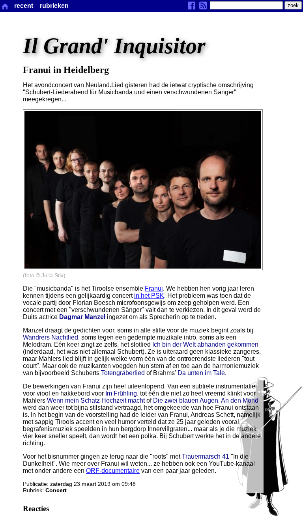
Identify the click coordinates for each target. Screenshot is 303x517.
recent (23, 5)
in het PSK (149, 295)
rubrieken (54, 5)
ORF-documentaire (113, 470)
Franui (154, 288)
